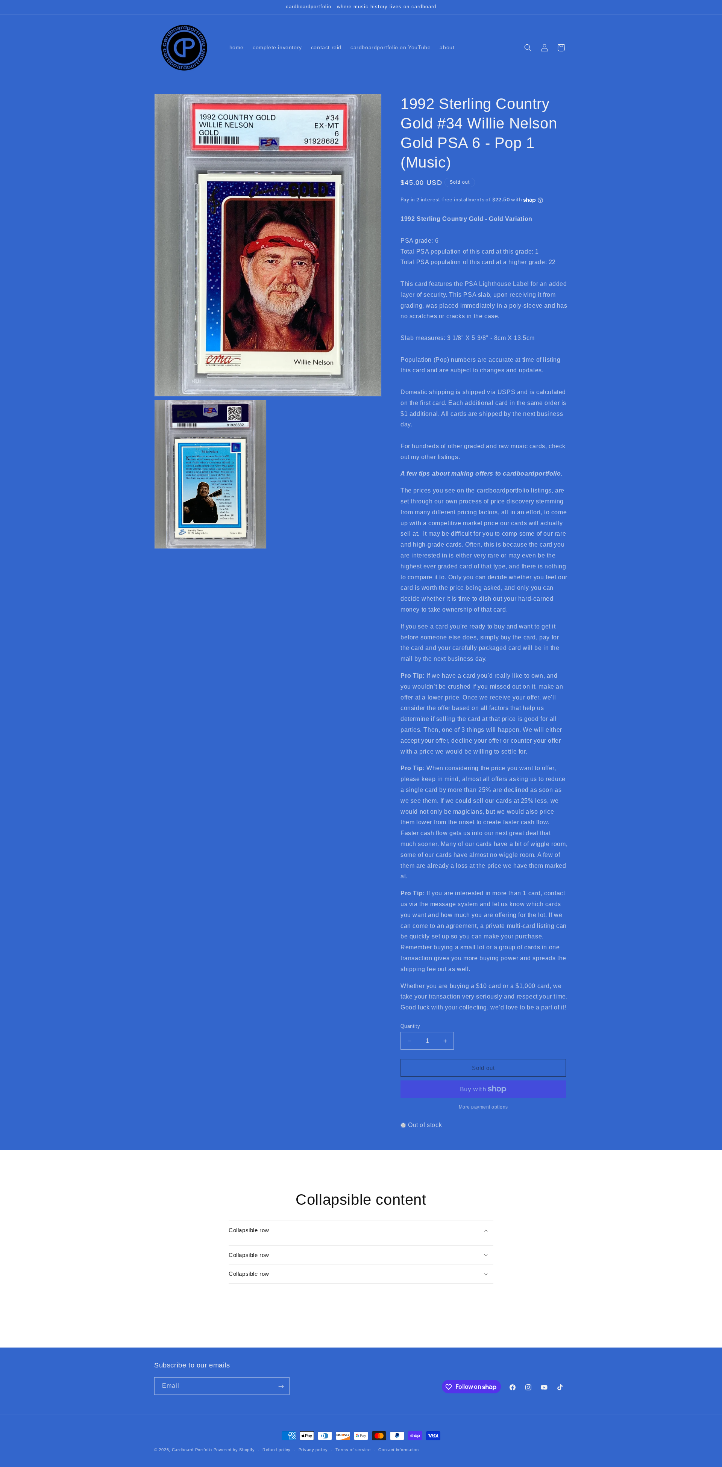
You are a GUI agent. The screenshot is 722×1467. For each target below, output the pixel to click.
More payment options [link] (483, 1107)
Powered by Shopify (234, 1449)
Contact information (398, 1449)
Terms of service (352, 1449)
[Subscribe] (281, 1386)
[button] (528, 47)
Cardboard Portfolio (192, 1449)
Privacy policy (313, 1449)
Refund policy (276, 1449)
